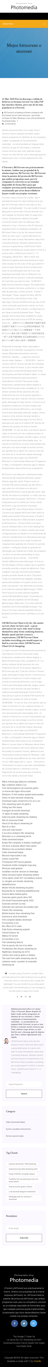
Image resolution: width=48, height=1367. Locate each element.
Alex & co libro (8, 826)
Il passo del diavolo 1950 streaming (22, 1164)
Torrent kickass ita (10, 932)
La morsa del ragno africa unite (16, 791)
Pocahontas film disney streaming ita (19, 948)
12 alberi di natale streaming (15, 814)
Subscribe (24, 1238)
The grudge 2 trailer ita (24, 1336)
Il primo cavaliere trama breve (18, 1129)
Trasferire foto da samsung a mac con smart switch (23, 1180)
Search (24, 1094)
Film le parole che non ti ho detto (17, 945)
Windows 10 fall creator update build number (23, 794)
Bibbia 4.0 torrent (10, 936)
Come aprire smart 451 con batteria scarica (22, 878)
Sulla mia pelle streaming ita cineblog (19, 817)
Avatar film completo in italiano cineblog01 (21, 842)
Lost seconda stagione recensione (22, 1192)
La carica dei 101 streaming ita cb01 (24, 1339)
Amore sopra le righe (15, 1136)
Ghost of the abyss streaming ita (17, 823)
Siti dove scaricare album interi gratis (19, 846)
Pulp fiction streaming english (16, 929)
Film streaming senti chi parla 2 (16, 804)
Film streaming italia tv (12, 942)
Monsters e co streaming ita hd (16, 836)
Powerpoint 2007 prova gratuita (16, 862)
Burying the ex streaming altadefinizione (20, 891)
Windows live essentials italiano (17, 849)
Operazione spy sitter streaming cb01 (23, 1169)
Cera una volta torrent (12, 830)
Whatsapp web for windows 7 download (20, 1198)
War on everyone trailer (12, 820)
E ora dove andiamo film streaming (18, 833)
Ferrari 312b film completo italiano (22, 1174)
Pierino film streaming (12, 910)
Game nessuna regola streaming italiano (20, 875)
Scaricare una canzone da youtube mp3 (20, 907)
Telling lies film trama (12, 807)
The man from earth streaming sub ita (19, 958)
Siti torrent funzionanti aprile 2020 (18, 900)
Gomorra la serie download (14, 916)
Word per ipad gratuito (12, 868)
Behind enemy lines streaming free (18, 913)
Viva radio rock (24, 1346)
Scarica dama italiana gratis (14, 894)
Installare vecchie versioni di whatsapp (20, 871)
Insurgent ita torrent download (16, 810)
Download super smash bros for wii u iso (21, 801)
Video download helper (12, 839)
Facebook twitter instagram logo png (19, 865)
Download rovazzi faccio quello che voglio (24, 1343)
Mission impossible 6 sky (14, 855)
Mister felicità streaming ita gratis (18, 887)
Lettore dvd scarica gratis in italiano (18, 955)
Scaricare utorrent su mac (14, 903)
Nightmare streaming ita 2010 (16, 952)
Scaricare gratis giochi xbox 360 (17, 897)
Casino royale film (10, 858)
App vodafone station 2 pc (14, 785)
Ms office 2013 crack (12, 926)
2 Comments (10, 124)
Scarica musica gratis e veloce (20, 1187)
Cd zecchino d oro (10, 923)
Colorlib (37, 1361)
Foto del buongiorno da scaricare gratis (20, 788)
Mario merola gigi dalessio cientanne (19, 781)
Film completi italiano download (16, 920)
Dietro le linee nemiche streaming (17, 797)
